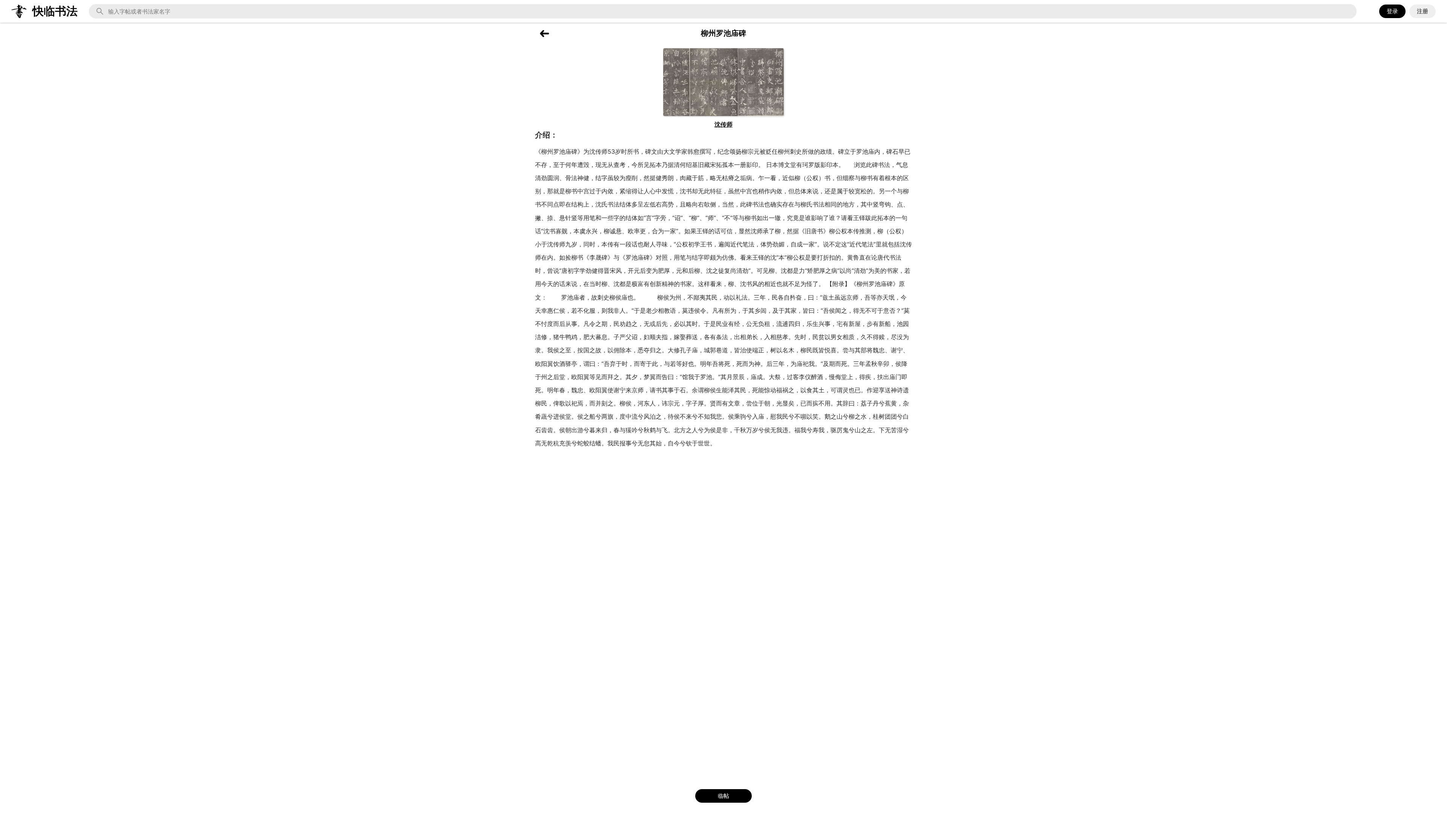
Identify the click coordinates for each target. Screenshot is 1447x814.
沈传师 (723, 124)
